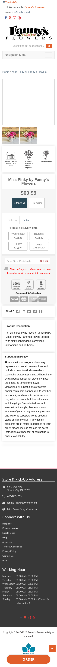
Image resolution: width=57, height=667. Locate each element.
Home (5, 72)
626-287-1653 (22, 12)
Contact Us (7, 556)
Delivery (12, 220)
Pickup (26, 220)
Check (44, 261)
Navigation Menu (15, 54)
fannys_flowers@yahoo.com (22, 502)
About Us (7, 542)
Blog (4, 537)
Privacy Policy (9, 551)
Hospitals (7, 523)
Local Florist (8, 533)
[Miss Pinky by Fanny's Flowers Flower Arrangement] (10, 135)
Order (28, 659)
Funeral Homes (10, 528)
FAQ (4, 560)
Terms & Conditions (12, 546)
